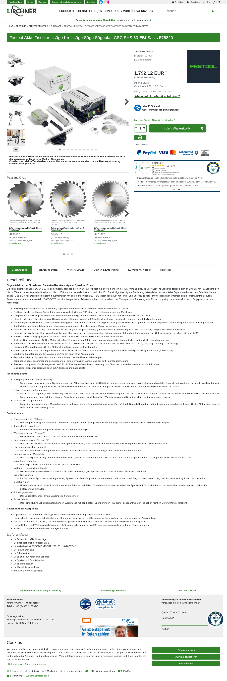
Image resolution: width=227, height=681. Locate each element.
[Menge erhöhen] (144, 127)
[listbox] (25, 199)
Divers (184, 612)
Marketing (52, 671)
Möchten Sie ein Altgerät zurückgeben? (154, 120)
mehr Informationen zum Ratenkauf (160, 109)
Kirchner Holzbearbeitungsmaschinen (67, 2)
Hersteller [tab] (165, 269)
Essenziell (17, 671)
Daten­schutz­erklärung (20, 664)
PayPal (126, 671)
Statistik (35, 671)
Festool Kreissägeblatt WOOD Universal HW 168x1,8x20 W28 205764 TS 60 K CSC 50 (67, 223)
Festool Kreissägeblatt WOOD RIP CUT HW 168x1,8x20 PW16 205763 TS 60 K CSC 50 (25, 223)
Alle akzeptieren (186, 650)
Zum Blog (91, 2)
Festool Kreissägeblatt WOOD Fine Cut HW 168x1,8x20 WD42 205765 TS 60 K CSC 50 (109, 223)
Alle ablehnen (186, 663)
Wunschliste (143, 144)
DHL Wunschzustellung (103, 671)
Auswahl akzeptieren (186, 656)
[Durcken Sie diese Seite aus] (140, 137)
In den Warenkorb (176, 128)
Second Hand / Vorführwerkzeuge (127, 11)
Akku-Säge (56, 26)
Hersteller (87, 11)
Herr (175, 612)
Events (30, 2)
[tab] (19, 270)
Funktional (17, 675)
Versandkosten (15, 243)
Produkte (67, 11)
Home (10, 26)
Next (15, 149)
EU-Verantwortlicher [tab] (139, 269)
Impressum (40, 664)
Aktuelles (15, 2)
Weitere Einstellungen (37, 675)
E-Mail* (165, 629)
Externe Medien (74, 671)
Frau (167, 612)
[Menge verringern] (136, 127)
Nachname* (168, 618)
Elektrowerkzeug (38, 26)
